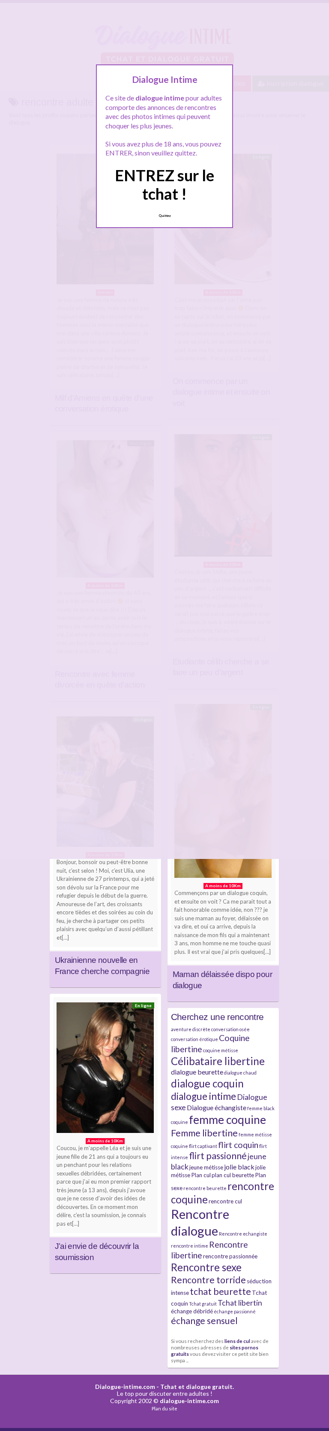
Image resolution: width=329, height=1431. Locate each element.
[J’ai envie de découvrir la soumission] (105, 1069)
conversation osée (230, 1029)
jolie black (239, 1167)
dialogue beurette (197, 1072)
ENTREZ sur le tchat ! (164, 184)
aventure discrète (190, 1029)
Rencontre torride (208, 1279)
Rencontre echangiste (243, 1233)
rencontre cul (225, 1201)
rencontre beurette (205, 1188)
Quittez (165, 215)
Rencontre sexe (206, 1267)
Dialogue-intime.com (125, 1386)
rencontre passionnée (230, 1256)
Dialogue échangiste (216, 1107)
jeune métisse (206, 1167)
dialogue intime (203, 1096)
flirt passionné (218, 1155)
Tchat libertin (240, 1302)
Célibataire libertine (218, 1061)
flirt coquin (238, 1145)
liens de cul (237, 1341)
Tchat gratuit (203, 1303)
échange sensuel (204, 1320)
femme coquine (227, 1120)
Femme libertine (204, 1133)
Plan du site (164, 1408)
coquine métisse (220, 1050)
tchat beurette (220, 1291)
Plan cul (201, 1175)
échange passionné (235, 1311)
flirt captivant (203, 1146)
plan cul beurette (233, 1175)
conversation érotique (194, 1039)
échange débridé (192, 1311)
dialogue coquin (207, 1083)
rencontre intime (189, 1245)
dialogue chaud (240, 1072)
